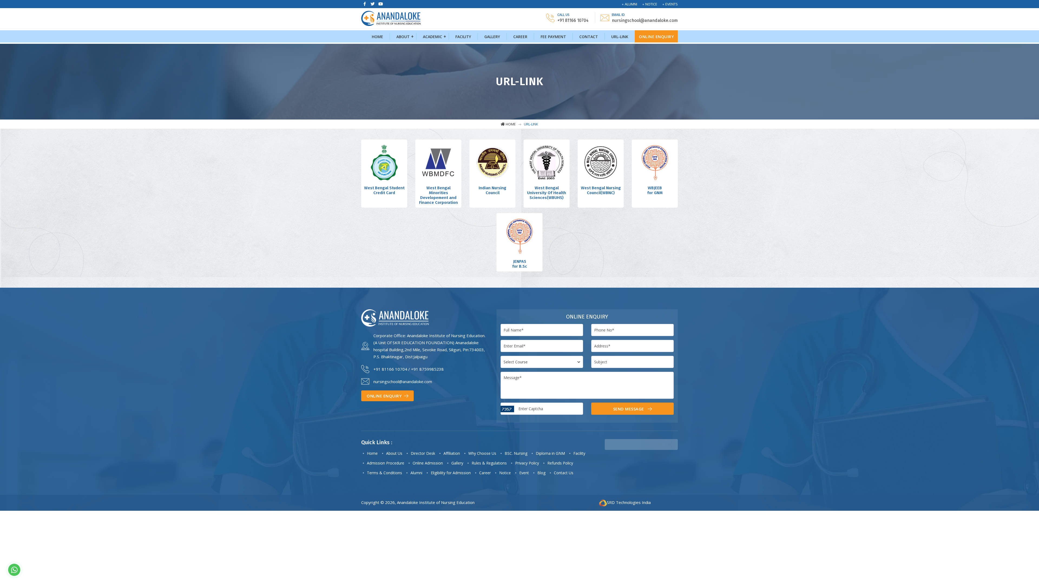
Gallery (492, 36)
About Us (394, 453)
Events (671, 4)
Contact (588, 36)
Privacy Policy (527, 463)
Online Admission (428, 463)
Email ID (618, 14)
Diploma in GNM (550, 453)
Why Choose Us (482, 453)
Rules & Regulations (489, 463)
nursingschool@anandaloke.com (402, 381)
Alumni (631, 4)
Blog (541, 472)
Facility (463, 36)
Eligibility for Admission (451, 472)
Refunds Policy (560, 463)
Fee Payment (553, 36)
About (403, 36)
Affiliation (451, 453)
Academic (432, 36)
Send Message (629, 409)
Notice (651, 4)
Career (520, 36)
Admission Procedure (385, 463)
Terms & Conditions (384, 472)
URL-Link (619, 36)
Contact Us (563, 472)
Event (524, 472)
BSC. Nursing (516, 453)
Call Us (563, 14)
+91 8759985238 (427, 369)
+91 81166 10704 (390, 369)
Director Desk (423, 453)
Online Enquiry (656, 36)
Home (377, 36)
